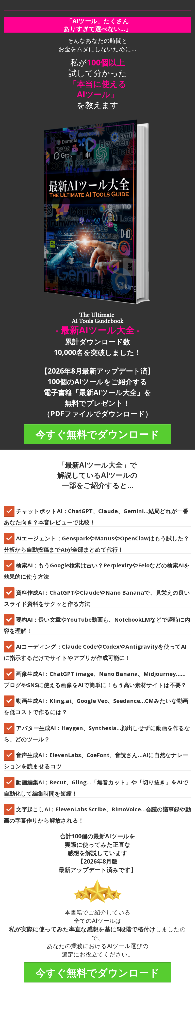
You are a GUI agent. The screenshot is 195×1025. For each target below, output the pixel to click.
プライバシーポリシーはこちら (98, 1011)
